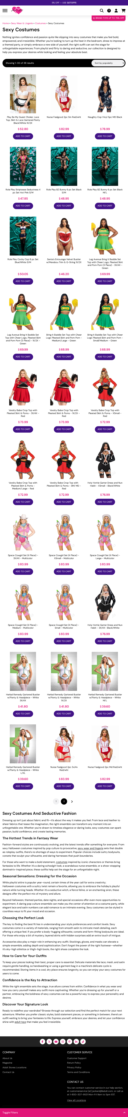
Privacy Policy (74, 1067)
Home (5, 23)
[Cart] (123, 10)
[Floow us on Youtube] (56, 1041)
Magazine (7, 1062)
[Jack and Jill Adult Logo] (17, 10)
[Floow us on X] (49, 1041)
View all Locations (76, 1100)
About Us (7, 1058)
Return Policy (74, 1062)
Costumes (40, 23)
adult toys (20, 1022)
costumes (61, 862)
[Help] (109, 10)
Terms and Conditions (78, 1072)
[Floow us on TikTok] (83, 1041)
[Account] (116, 10)
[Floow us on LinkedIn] (76, 1041)
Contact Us (8, 1072)
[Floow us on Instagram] (62, 1041)
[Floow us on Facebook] (42, 1041)
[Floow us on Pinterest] (69, 1041)
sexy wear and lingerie (90, 848)
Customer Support (76, 1058)
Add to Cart (23, 136)
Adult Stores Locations (14, 1067)
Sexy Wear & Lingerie (22, 23)
